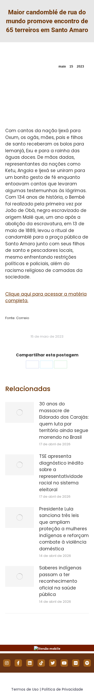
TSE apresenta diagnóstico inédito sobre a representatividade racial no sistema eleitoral (61, 473)
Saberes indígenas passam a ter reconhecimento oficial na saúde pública (60, 581)
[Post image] (19, 412)
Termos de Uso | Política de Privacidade (47, 689)
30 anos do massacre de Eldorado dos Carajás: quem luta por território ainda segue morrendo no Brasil (64, 420)
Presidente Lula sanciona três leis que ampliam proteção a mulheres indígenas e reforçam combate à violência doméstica (64, 529)
